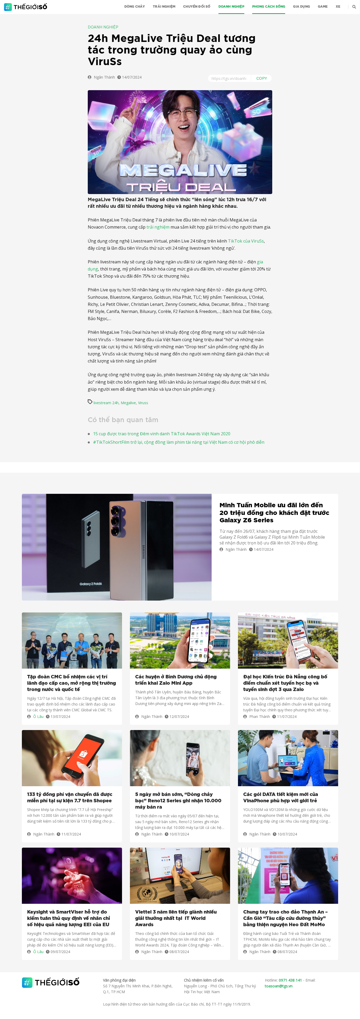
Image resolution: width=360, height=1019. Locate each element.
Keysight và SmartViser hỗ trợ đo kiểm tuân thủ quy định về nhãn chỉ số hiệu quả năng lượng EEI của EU (68, 918)
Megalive (128, 402)
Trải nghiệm (164, 6)
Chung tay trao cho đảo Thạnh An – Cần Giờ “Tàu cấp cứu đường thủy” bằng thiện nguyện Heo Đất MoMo (285, 918)
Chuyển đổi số (196, 6)
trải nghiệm (158, 227)
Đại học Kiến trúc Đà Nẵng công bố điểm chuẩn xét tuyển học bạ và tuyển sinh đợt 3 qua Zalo (285, 683)
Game (323, 6)
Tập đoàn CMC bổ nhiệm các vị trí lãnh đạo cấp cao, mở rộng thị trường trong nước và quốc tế (71, 683)
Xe (338, 6)
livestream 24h (106, 402)
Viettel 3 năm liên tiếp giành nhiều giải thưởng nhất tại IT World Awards (176, 918)
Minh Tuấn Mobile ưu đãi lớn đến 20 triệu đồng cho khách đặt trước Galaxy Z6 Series (274, 513)
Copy (261, 78)
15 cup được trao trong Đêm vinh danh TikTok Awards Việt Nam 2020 (161, 434)
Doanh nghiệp (231, 6)
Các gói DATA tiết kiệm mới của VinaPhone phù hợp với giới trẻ (280, 797)
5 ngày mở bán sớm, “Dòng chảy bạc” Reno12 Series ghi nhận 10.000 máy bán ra (178, 801)
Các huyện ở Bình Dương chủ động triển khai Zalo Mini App (176, 680)
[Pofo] (26, 7)
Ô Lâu (38, 716)
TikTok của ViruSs (246, 241)
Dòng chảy (134, 6)
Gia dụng (301, 6)
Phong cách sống (268, 6)
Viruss (143, 402)
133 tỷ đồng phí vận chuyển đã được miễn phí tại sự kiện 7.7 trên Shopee (69, 797)
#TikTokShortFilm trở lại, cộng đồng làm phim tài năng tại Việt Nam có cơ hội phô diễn (178, 442)
